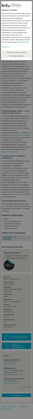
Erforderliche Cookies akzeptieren (16, 52)
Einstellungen (6, 47)
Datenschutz (24, 42)
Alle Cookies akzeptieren (16, 56)
